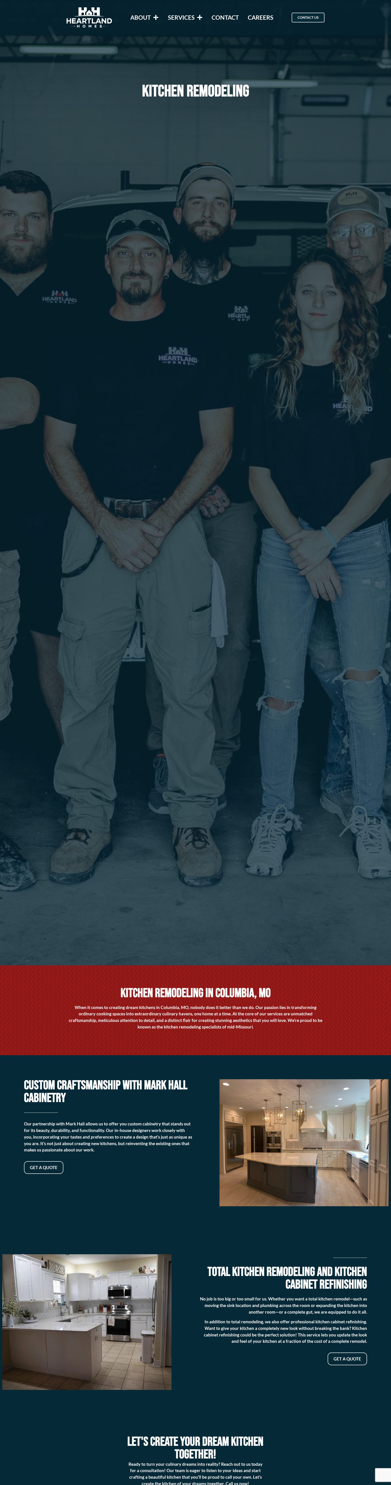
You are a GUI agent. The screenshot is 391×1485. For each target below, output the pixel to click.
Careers (260, 17)
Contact (225, 17)
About (140, 17)
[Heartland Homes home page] (89, 17)
